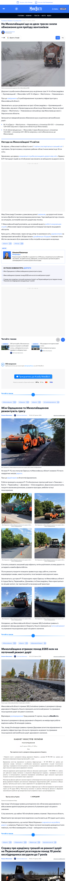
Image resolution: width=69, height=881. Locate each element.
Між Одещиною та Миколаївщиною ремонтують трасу (22, 271)
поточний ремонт (58, 626)
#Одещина (22, 402)
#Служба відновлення (50, 402)
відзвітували (12, 478)
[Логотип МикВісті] (36, 9)
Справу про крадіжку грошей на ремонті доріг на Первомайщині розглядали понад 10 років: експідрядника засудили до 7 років (32, 280)
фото (44, 15)
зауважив (41, 214)
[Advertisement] (33, 188)
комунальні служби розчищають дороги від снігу (38, 156)
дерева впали (56, 234)
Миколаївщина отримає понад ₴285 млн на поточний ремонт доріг (26, 275)
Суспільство (17, 20)
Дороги (27, 268)
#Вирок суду (32, 842)
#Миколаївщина (7, 402)
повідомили (12, 98)
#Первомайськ (18, 842)
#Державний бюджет (37, 643)
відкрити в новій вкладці (59, 415)
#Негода (16, 243)
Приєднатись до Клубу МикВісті (34, 376)
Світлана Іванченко (22, 415)
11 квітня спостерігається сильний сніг (48, 146)
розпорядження (16, 716)
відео (49, 15)
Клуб (63, 8)
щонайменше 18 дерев (42, 236)
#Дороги (5, 243)
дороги (19, 473)
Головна (4, 20)
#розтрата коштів (48, 842)
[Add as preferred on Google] (16, 8)
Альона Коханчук (10, 31)
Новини (10, 20)
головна (21, 15)
